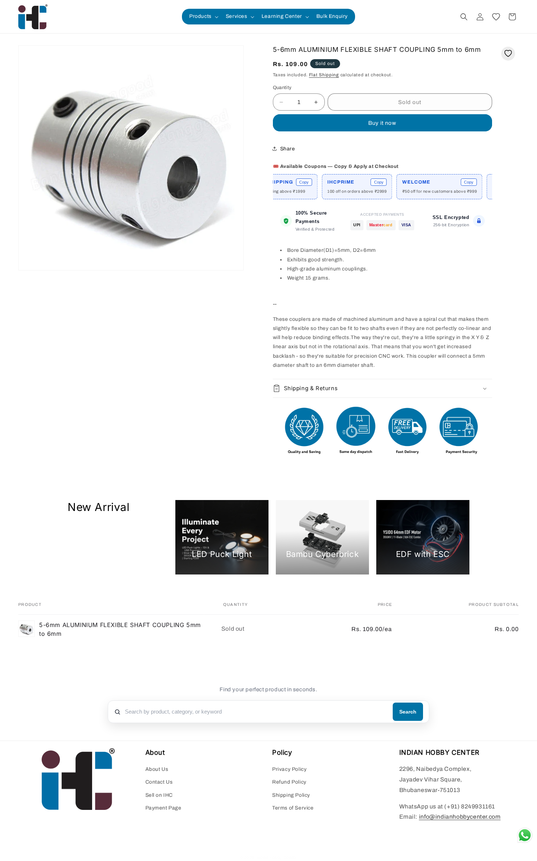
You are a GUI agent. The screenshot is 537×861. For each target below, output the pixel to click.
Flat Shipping (324, 74)
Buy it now (382, 123)
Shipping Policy (291, 794)
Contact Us (159, 782)
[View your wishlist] (496, 17)
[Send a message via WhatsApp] (524, 835)
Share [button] (287, 148)
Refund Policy (289, 782)
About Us (156, 769)
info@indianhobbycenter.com (460, 817)
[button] (203, 16)
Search (407, 712)
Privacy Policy (289, 769)
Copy (281, 182)
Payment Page (163, 808)
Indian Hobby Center (276, 857)
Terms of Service (293, 808)
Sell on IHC (159, 794)
